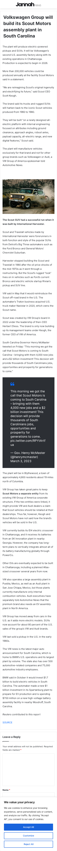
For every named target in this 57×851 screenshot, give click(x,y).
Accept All (28, 827)
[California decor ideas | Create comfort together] (28, 4)
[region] (28, 824)
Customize (28, 835)
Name (6, 790)
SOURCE (7, 722)
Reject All (28, 844)
